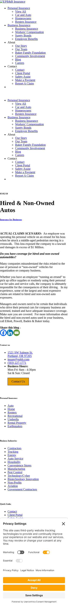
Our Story (21, 45)
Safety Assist (22, 76)
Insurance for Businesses (11, 219)
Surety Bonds (23, 35)
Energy (12, 455)
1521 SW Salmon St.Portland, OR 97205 (20, 354)
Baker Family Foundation (30, 52)
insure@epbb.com (18, 359)
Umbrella (13, 419)
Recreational (15, 416)
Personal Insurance (19, 8)
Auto (11, 405)
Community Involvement (30, 56)
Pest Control (15, 472)
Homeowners (23, 18)
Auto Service (15, 458)
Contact (19, 69)
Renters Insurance (25, 21)
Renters (12, 412)
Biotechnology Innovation (23, 479)
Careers (19, 63)
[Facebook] (3, 332)
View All (20, 11)
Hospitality (14, 462)
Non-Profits (15, 482)
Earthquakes (15, 426)
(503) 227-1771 (17, 362)
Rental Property (17, 422)
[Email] (16, 332)
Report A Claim (24, 83)
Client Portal (22, 73)
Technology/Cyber (19, 475)
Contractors (14, 448)
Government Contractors (22, 489)
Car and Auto (23, 15)
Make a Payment (25, 80)
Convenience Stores (19, 465)
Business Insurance (19, 25)
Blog (18, 59)
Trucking (13, 451)
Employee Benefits (26, 39)
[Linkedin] (10, 332)
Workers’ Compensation (29, 32)
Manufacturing (16, 468)
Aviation (13, 486)
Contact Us (18, 381)
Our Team (21, 49)
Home (11, 409)
